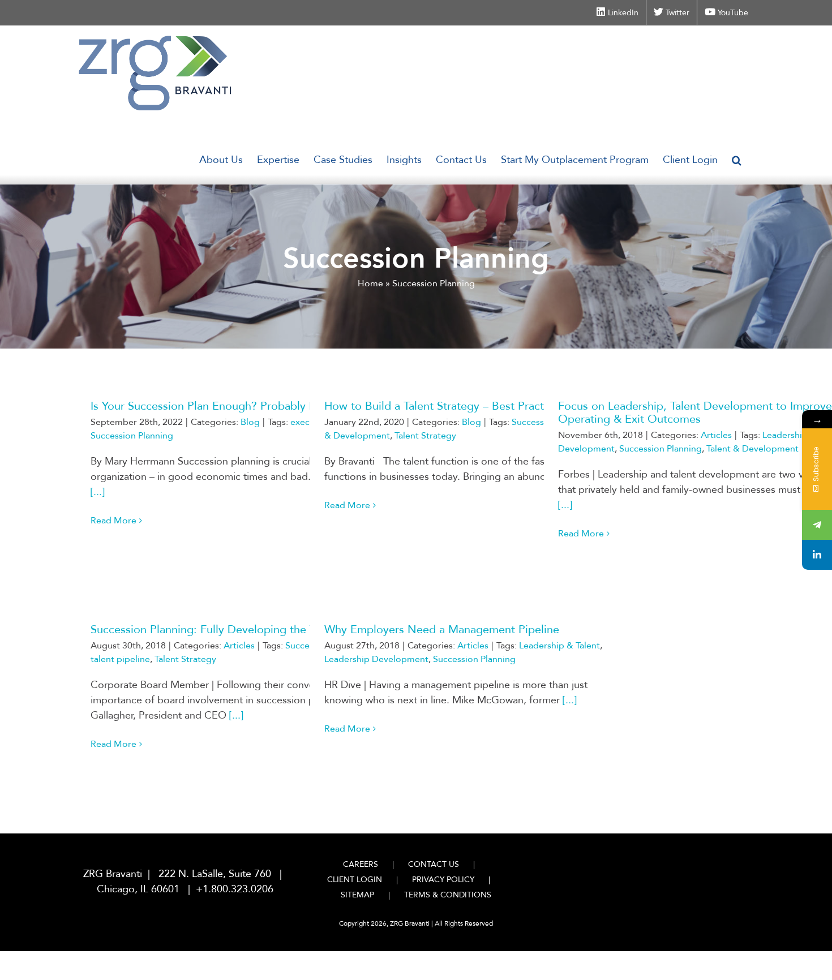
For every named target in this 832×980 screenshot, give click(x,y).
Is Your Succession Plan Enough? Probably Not (210, 406)
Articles (716, 435)
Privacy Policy (443, 879)
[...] (98, 492)
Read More (113, 520)
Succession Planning (132, 435)
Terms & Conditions (447, 894)
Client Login (354, 879)
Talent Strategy (425, 435)
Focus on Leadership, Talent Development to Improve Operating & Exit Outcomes (695, 412)
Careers (360, 864)
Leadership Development (376, 659)
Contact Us (433, 864)
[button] (736, 160)
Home (370, 283)
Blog (250, 422)
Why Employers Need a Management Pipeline (441, 629)
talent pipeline (120, 659)
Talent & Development (752, 448)
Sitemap (357, 894)
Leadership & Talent (559, 645)
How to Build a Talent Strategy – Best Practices (444, 406)
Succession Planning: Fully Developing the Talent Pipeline (237, 629)
